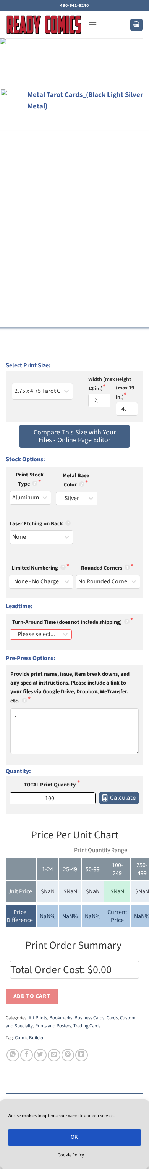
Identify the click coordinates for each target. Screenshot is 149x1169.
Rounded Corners (102, 568)
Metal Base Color (76, 480)
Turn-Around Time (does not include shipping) (67, 622)
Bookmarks (60, 1017)
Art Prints (38, 1017)
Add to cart (31, 996)
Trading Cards (86, 1025)
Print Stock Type (30, 479)
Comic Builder (29, 1037)
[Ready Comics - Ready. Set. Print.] (44, 24)
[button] (92, 24)
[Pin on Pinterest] (68, 1055)
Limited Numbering (35, 568)
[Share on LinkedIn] (81, 1055)
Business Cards (89, 1017)
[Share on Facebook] (26, 1055)
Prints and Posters (53, 1025)
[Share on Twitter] (40, 1055)
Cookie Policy (71, 1155)
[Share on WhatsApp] (12, 1055)
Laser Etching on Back (37, 524)
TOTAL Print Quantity (50, 785)
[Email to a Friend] (54, 1055)
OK (74, 1137)
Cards (112, 1017)
